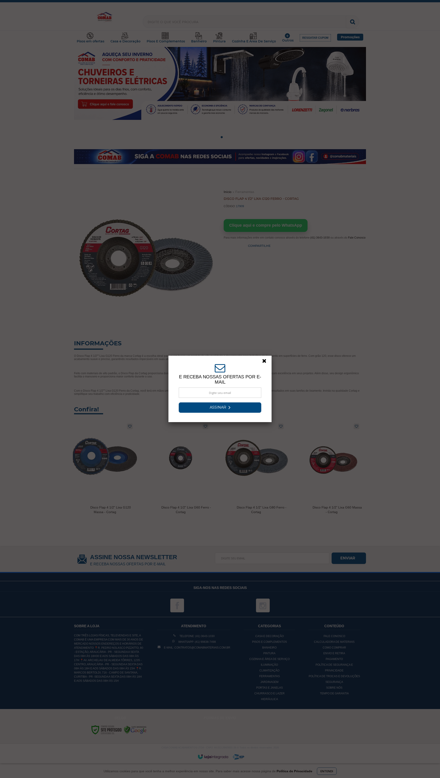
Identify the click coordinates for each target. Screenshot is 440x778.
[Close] (266, 362)
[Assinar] (220, 407)
